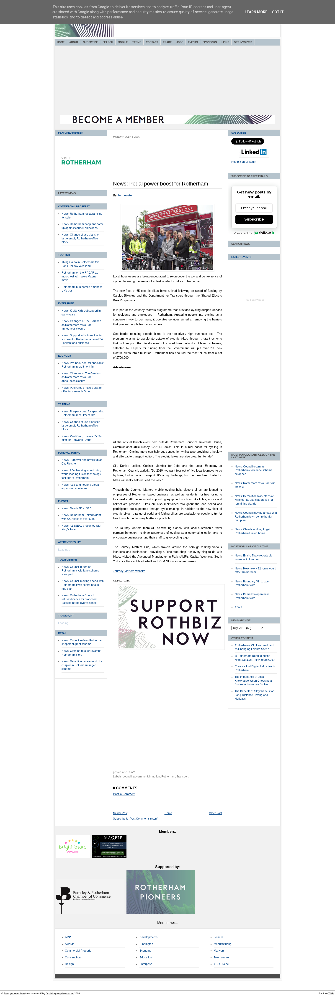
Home (60, 42)
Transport (66, 615)
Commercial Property (74, 206)
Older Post (215, 813)
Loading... (64, 549)
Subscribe (90, 42)
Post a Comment (124, 794)
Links (225, 42)
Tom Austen (125, 195)
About (73, 42)
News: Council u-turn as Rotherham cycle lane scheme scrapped (80, 570)
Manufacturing (69, 452)
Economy (64, 355)
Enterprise (66, 303)
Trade (167, 42)
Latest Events (241, 257)
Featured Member (70, 132)
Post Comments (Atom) (144, 818)
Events (193, 42)
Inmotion (154, 776)
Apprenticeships (69, 542)
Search (108, 42)
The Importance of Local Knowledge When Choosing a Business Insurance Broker (253, 680)
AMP (68, 937)
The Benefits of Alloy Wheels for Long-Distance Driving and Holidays (254, 695)
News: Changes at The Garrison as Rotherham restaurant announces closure (81, 325)
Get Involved (243, 42)
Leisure (218, 937)
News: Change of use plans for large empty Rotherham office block (81, 238)
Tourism (64, 255)
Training (64, 404)
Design (69, 964)
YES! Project (221, 964)
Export (63, 501)
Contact (152, 42)
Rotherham (168, 776)
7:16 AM (130, 772)
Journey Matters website (129, 571)
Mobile (123, 42)
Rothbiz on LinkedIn (243, 161)
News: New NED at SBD (77, 508)
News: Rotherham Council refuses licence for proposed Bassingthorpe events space (79, 599)
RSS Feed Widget (254, 300)
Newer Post (120, 813)
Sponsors (210, 42)
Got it (278, 12)
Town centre (221, 957)
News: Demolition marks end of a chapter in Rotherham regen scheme (82, 665)
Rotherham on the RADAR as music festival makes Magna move (80, 276)
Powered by (243, 233)
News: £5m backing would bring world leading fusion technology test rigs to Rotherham (81, 474)
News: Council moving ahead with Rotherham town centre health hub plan (83, 584)
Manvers (219, 950)
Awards (69, 944)
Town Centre (67, 559)
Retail (62, 633)
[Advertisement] (167, 81)
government (140, 776)
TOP (331, 993)
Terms (136, 42)
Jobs (179, 42)
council (127, 776)
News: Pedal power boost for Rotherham (160, 184)
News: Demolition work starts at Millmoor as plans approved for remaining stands (254, 500)
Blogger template (14, 993)
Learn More (256, 12)
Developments (148, 937)
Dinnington (146, 944)
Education (145, 957)
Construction (73, 957)
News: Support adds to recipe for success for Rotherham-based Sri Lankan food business (82, 339)
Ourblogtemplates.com (60, 993)
